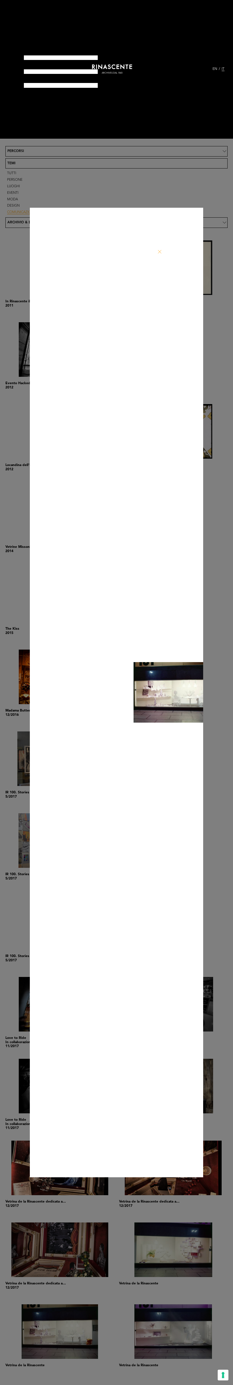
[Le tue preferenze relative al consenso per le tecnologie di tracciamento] (223, 1375)
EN (215, 69)
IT (223, 69)
